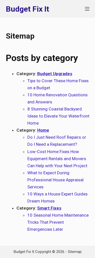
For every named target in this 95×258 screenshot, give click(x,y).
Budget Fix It (27, 9)
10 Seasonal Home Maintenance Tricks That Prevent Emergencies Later (58, 222)
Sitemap (75, 251)
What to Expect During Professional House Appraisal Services (55, 179)
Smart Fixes (49, 208)
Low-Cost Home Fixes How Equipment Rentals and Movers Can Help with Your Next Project (57, 158)
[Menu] (87, 9)
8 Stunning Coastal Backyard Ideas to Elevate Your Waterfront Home (58, 116)
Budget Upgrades (54, 73)
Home (43, 130)
